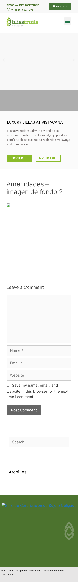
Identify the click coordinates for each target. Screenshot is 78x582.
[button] (67, 21)
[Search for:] (39, 442)
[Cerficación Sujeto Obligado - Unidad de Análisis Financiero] (39, 505)
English (60, 6)
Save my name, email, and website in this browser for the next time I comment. (37, 391)
